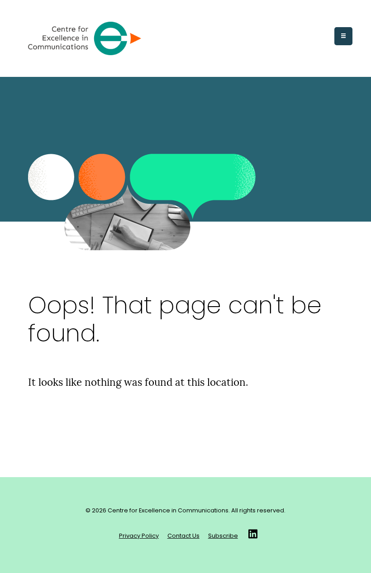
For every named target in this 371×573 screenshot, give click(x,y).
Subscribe (223, 536)
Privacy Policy (139, 536)
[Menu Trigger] (343, 36)
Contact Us (183, 536)
